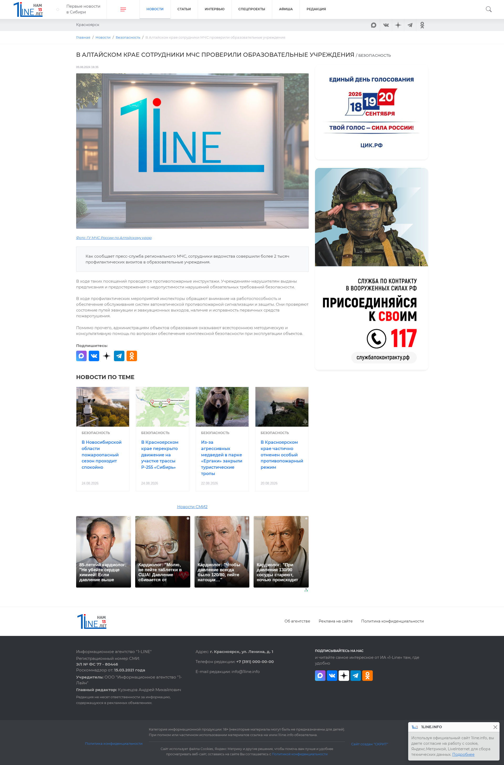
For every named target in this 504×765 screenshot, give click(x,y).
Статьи (184, 9)
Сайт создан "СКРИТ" (369, 744)
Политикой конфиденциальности (300, 754)
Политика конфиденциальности (392, 621)
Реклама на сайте (336, 621)
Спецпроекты (251, 9)
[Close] (495, 727)
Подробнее (463, 754)
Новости (155, 9)
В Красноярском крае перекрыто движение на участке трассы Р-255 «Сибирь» (159, 455)
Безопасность (96, 433)
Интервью (214, 9)
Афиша (286, 9)
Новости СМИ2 (192, 506)
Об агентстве (297, 621)
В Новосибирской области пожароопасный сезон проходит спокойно (102, 455)
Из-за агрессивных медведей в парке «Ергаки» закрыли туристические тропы (221, 458)
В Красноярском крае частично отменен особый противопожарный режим (282, 455)
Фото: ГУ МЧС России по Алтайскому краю (114, 238)
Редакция (316, 9)
